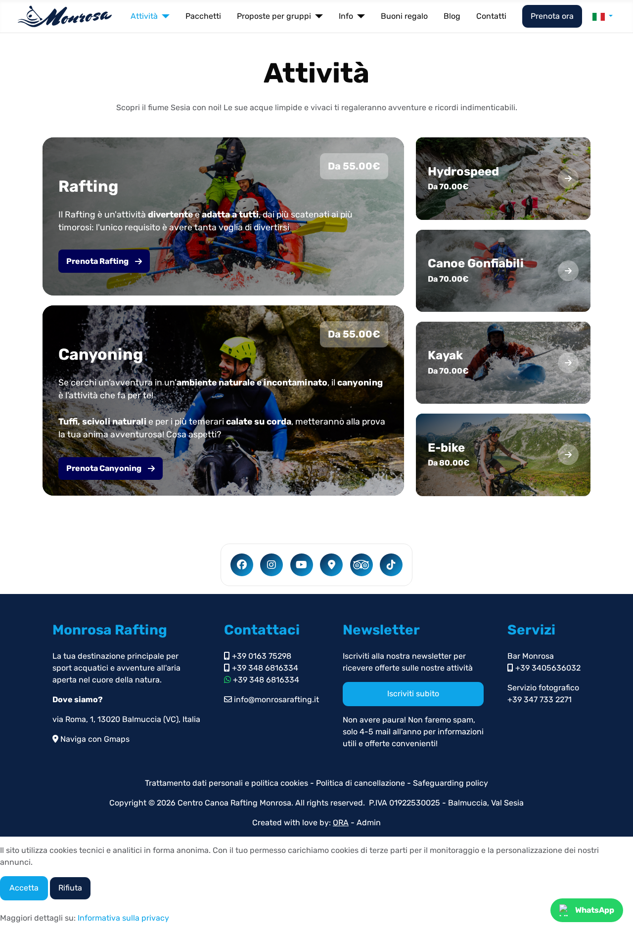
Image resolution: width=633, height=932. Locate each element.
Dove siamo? (77, 699)
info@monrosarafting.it (275, 699)
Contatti (491, 16)
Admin (369, 822)
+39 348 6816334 (264, 668)
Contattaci (262, 630)
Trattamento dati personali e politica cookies (226, 783)
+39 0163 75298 (260, 656)
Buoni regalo (404, 16)
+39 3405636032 (547, 668)
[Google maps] (331, 564)
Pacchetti (203, 16)
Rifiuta (70, 887)
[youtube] (301, 564)
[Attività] (164, 16)
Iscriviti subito (413, 693)
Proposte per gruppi (274, 16)
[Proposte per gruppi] (317, 16)
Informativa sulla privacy (123, 918)
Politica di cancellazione (361, 783)
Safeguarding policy (450, 783)
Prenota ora (552, 16)
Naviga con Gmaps (94, 739)
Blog (452, 16)
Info (346, 16)
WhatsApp (594, 910)
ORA (341, 822)
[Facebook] (241, 564)
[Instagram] (271, 564)
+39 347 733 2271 (539, 699)
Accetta (24, 887)
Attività (144, 16)
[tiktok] (391, 564)
